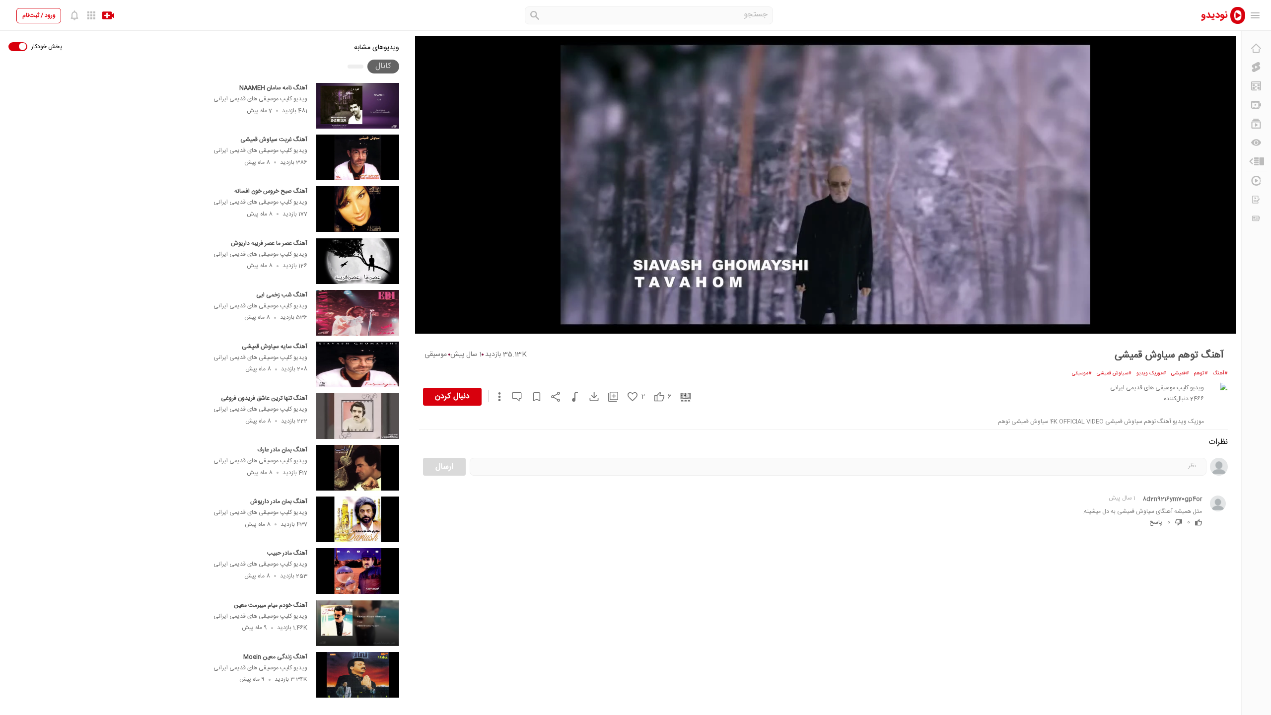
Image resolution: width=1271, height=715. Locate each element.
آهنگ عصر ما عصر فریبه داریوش (269, 243)
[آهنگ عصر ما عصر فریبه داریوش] (357, 261)
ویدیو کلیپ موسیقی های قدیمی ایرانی (260, 99)
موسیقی (435, 354)
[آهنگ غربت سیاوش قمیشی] (357, 157)
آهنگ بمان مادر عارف (282, 450)
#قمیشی (1180, 373)
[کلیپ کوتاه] (1256, 67)
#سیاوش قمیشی (1114, 373)
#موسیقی (1082, 373)
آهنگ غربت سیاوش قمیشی (273, 139)
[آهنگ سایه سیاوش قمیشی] (357, 364)
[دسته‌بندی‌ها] (1256, 161)
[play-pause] (825, 185)
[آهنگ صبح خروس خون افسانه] (357, 209)
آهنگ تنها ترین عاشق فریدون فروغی (264, 398)
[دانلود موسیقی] (570, 397)
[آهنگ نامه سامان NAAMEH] (357, 106)
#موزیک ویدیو (1151, 373)
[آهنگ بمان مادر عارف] (357, 468)
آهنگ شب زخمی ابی (281, 295)
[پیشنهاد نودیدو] (1256, 85)
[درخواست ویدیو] (1256, 199)
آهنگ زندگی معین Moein (275, 657)
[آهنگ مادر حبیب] (357, 571)
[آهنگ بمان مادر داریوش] (357, 519)
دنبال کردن (452, 396)
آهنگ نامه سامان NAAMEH (273, 88)
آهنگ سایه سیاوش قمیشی (274, 347)
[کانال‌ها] (1256, 104)
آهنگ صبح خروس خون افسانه (270, 191)
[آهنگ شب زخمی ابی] (357, 313)
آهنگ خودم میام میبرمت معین (270, 605)
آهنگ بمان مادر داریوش (278, 501)
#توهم (1201, 373)
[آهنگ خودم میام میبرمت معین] (357, 623)
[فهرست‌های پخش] (1256, 123)
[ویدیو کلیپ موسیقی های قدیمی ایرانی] (1218, 392)
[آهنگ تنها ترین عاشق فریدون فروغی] (357, 416)
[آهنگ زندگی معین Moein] (357, 675)
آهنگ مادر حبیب (287, 553)
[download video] (589, 396)
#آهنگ (1220, 373)
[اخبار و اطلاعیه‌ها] (1256, 218)
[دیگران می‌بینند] (1256, 142)
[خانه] (1256, 48)
